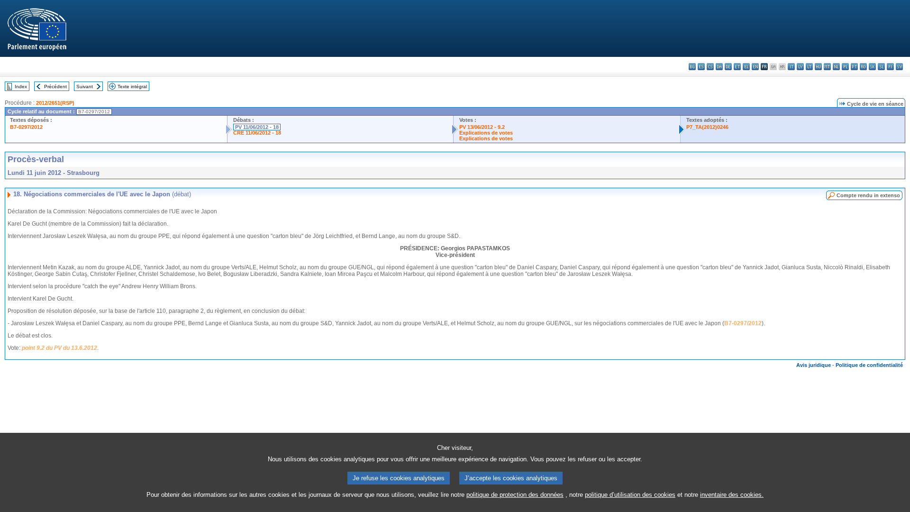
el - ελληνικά (746, 66)
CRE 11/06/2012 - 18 (257, 133)
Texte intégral (132, 86)
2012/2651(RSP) (55, 103)
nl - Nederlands (836, 66)
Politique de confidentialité (869, 365)
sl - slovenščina (881, 66)
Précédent (55, 86)
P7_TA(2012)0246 (707, 127)
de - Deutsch (728, 66)
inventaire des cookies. (732, 494)
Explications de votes (486, 133)
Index (21, 86)
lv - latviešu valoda (800, 66)
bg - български (692, 66)
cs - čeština (710, 66)
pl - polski (845, 66)
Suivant (84, 86)
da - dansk (719, 66)
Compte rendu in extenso (868, 195)
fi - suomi (890, 66)
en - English (755, 66)
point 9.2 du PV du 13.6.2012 (59, 348)
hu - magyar (818, 66)
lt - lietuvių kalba (809, 66)
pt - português (854, 66)
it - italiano (791, 66)
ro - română (863, 66)
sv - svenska (899, 66)
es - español (701, 66)
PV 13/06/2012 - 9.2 (482, 127)
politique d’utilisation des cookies (630, 494)
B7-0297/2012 (26, 127)
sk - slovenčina (872, 66)
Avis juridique (813, 365)
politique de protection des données (515, 494)
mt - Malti (827, 66)
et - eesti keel (737, 66)
